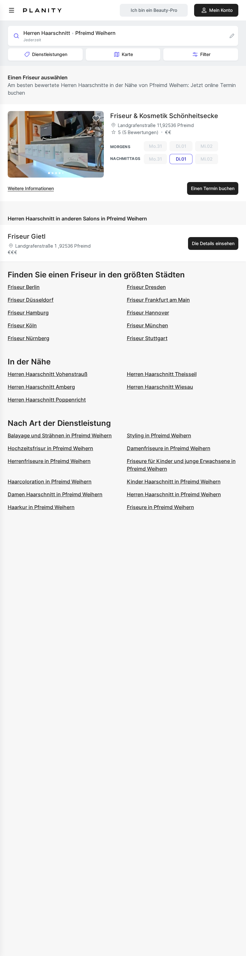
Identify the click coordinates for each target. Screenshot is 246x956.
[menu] (11, 10)
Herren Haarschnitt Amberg (41, 387)
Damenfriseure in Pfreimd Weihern (168, 448)
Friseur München (147, 325)
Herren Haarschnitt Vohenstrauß (47, 374)
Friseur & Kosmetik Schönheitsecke (164, 116)
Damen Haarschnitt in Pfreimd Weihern (55, 494)
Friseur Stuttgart (147, 338)
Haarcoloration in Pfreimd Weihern (50, 481)
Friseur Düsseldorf (30, 300)
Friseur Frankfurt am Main (158, 300)
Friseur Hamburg (28, 312)
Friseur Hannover (148, 312)
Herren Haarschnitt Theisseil (162, 374)
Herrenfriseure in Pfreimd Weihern (49, 461)
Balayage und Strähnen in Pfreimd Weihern (60, 435)
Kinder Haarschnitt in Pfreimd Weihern (174, 481)
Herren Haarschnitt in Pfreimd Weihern (174, 494)
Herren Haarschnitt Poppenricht (47, 399)
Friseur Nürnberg (28, 338)
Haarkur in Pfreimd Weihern (41, 507)
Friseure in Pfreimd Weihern (160, 507)
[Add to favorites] (96, 119)
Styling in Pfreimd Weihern (159, 435)
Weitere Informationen (31, 188)
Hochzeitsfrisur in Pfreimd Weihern (50, 448)
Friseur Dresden (146, 287)
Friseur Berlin (24, 287)
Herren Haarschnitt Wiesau (160, 387)
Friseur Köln (22, 325)
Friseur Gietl (26, 236)
